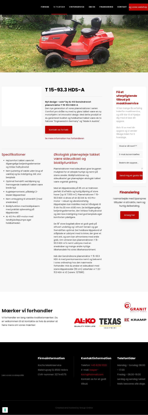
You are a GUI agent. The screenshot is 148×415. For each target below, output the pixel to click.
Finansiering (106, 7)
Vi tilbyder (59, 7)
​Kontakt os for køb (58, 129)
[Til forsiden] (12, 7)
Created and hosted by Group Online (74, 407)
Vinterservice (76, 7)
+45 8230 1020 (99, 365)
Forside (45, 7)
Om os (92, 7)
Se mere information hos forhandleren (64, 138)
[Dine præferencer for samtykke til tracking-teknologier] (5, 410)
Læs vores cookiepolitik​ (13, 375)
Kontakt (122, 7)
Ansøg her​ (129, 215)
